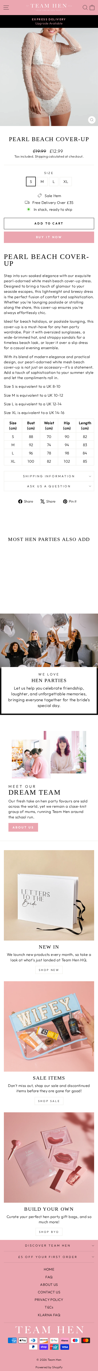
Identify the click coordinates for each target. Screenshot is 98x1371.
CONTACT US (49, 1292)
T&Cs (49, 1307)
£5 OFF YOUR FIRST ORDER (47, 1257)
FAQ (48, 1277)
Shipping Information (49, 476)
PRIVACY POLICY (49, 1299)
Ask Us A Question (49, 486)
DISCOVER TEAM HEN (48, 1245)
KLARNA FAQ (49, 1315)
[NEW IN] (49, 895)
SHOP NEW (49, 970)
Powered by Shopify (49, 1367)
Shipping (41, 156)
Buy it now (49, 237)
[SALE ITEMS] (49, 1026)
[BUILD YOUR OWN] (49, 1157)
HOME (49, 1269)
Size (49, 173)
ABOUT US (23, 827)
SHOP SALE (49, 1101)
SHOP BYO (49, 1232)
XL (65, 181)
